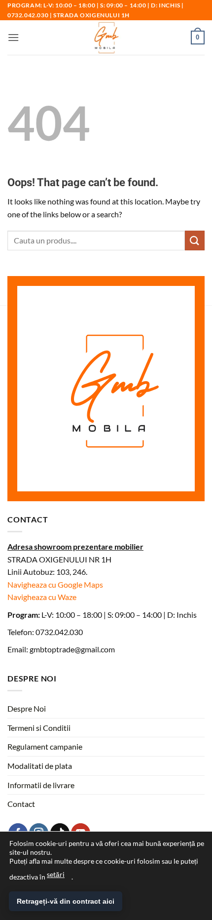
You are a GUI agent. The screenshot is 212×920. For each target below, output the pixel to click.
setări (56, 874)
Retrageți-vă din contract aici (65, 901)
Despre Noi (26, 708)
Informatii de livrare (40, 785)
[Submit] (195, 240)
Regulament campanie (44, 746)
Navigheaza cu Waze (41, 596)
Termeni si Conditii (39, 727)
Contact (21, 803)
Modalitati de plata (39, 765)
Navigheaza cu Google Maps (55, 584)
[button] (13, 37)
